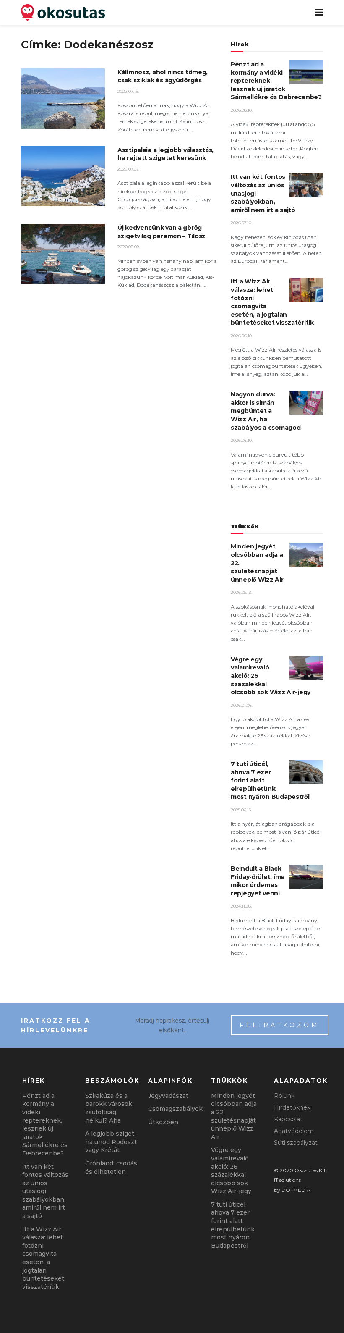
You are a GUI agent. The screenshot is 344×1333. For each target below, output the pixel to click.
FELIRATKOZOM (280, 1025)
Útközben (163, 1122)
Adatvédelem (294, 1131)
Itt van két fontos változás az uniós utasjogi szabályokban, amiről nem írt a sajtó (45, 1191)
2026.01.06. (242, 705)
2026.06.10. (242, 335)
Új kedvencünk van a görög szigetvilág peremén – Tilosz (161, 232)
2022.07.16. (128, 91)
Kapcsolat (288, 1119)
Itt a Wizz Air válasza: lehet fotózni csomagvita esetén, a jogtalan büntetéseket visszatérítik (43, 1258)
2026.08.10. (242, 110)
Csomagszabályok (175, 1109)
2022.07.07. (128, 169)
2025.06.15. (241, 810)
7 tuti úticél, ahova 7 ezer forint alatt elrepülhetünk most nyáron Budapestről (233, 1225)
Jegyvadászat (168, 1095)
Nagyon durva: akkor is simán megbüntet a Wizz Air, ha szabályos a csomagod (265, 411)
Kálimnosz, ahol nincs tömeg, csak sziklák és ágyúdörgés (162, 76)
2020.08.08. (128, 246)
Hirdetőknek (292, 1107)
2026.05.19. (241, 592)
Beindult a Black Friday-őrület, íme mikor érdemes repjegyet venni (258, 881)
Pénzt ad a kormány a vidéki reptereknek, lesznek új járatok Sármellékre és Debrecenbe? (45, 1124)
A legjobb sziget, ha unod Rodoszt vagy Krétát (111, 1142)
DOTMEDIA (295, 1190)
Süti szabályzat (296, 1143)
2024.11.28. (241, 906)
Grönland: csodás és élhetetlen (111, 1168)
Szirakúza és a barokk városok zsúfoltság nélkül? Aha (108, 1108)
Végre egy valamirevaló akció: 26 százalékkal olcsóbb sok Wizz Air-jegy (231, 1170)
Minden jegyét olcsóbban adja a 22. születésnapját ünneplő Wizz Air (234, 1116)
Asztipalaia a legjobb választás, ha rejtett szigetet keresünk (165, 154)
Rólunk (284, 1095)
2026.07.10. (241, 223)
